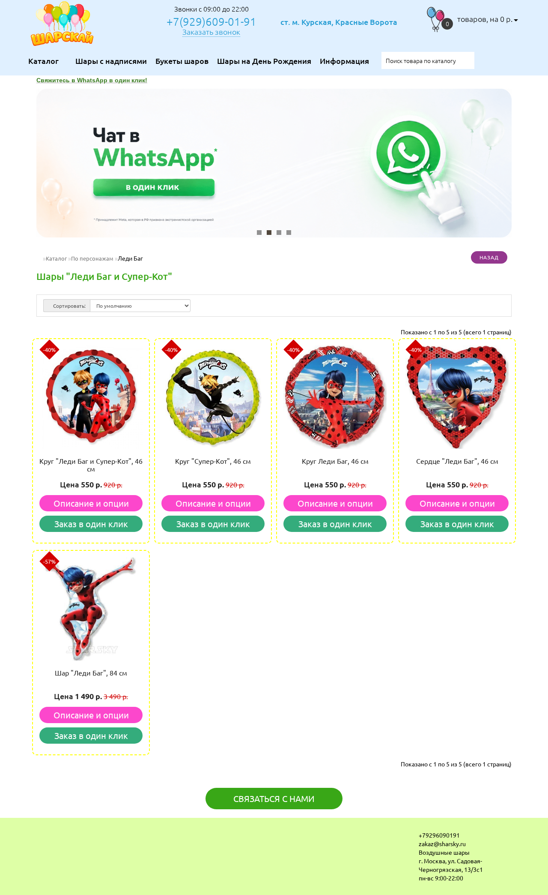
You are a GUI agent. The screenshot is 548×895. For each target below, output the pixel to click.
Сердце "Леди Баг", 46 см (457, 461)
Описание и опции (91, 503)
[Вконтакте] (37, 837)
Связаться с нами (274, 798)
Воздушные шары (444, 852)
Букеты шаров (181, 61)
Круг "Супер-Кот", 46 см (213, 461)
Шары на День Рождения (264, 61)
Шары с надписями (111, 61)
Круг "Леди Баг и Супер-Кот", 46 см (91, 465)
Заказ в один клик (91, 523)
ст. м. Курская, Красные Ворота (338, 22)
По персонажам (92, 258)
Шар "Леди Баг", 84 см (91, 672)
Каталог (56, 258)
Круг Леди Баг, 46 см (335, 461)
